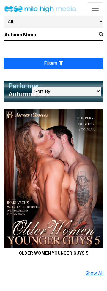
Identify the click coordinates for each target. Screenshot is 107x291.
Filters (51, 63)
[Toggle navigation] (95, 8)
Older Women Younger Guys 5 (53, 253)
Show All (94, 273)
